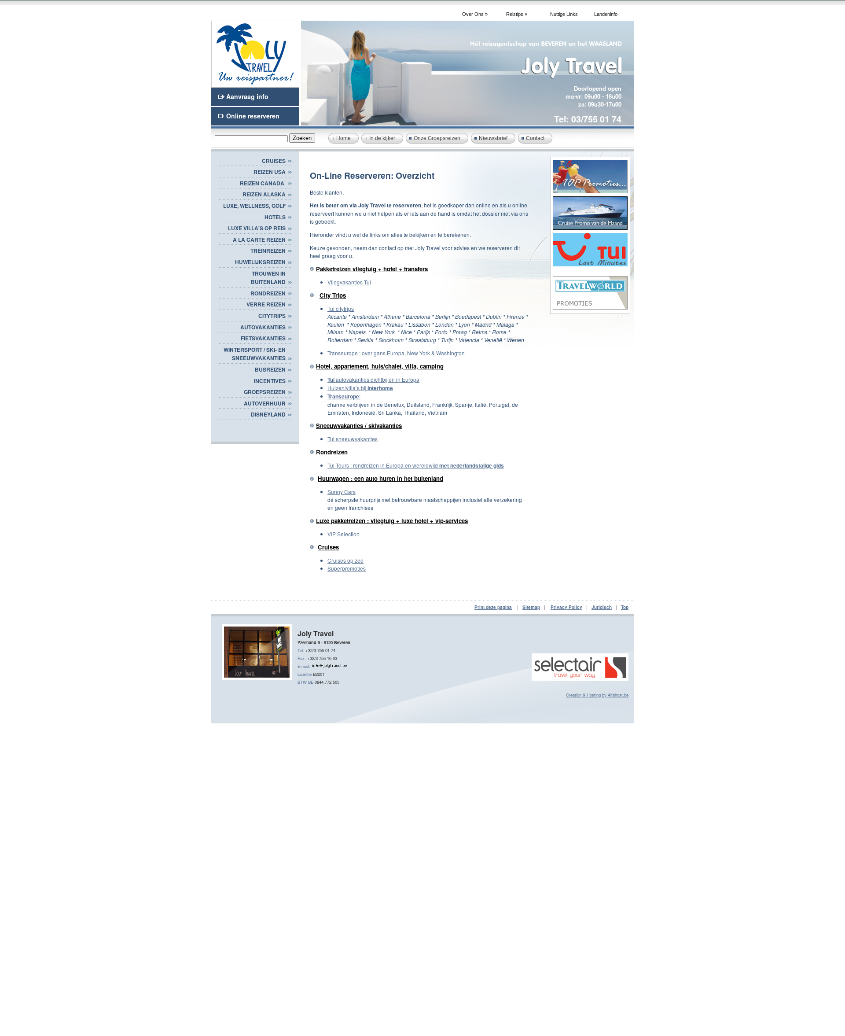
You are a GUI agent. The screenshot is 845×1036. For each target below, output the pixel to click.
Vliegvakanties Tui (349, 282)
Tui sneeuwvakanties (352, 438)
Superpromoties (346, 568)
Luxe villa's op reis (257, 228)
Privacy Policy (566, 607)
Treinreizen (268, 250)
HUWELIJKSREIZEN (260, 262)
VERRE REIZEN (266, 304)
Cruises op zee (345, 560)
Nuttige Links (564, 14)
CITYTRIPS (272, 316)
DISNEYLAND (268, 414)
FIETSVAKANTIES (263, 338)
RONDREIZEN (268, 293)
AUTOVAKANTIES (263, 327)
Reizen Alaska (264, 194)
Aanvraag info (247, 96)
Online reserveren (252, 115)
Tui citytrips (340, 308)
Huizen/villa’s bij (360, 387)
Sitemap (531, 607)
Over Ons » (475, 14)
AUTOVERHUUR (265, 403)
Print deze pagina (493, 607)
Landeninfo (605, 14)
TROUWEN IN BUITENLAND (268, 277)
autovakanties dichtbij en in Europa (373, 379)
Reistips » (516, 14)
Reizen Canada (263, 183)
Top (624, 607)
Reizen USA (270, 172)
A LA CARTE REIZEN (259, 239)
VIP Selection (343, 534)
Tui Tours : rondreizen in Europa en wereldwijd (415, 465)
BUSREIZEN (270, 369)
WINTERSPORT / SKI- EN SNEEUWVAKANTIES (255, 354)
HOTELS (275, 217)
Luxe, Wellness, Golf (254, 206)
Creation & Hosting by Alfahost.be (597, 695)
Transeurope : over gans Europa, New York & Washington (396, 353)
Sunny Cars (341, 491)
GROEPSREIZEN (265, 392)
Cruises (274, 161)
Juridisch (602, 607)
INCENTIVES (270, 381)
